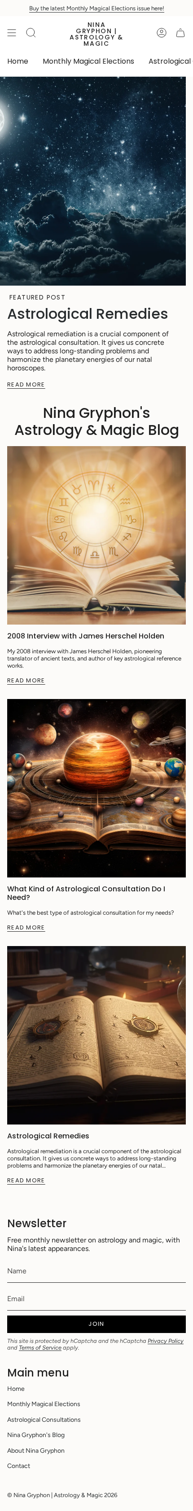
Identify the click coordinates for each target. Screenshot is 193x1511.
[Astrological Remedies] (96, 1035)
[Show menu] (12, 32)
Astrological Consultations (44, 1420)
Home (16, 1389)
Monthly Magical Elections (43, 1404)
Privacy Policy (166, 1340)
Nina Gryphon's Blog (36, 1435)
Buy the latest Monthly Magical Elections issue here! (96, 8)
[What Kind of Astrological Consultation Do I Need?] (96, 788)
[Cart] (180, 32)
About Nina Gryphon (36, 1451)
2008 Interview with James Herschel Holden (85, 636)
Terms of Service (40, 1347)
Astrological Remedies (87, 314)
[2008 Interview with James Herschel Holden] (96, 535)
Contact (18, 1466)
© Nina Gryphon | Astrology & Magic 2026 (62, 1494)
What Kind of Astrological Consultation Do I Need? (86, 893)
